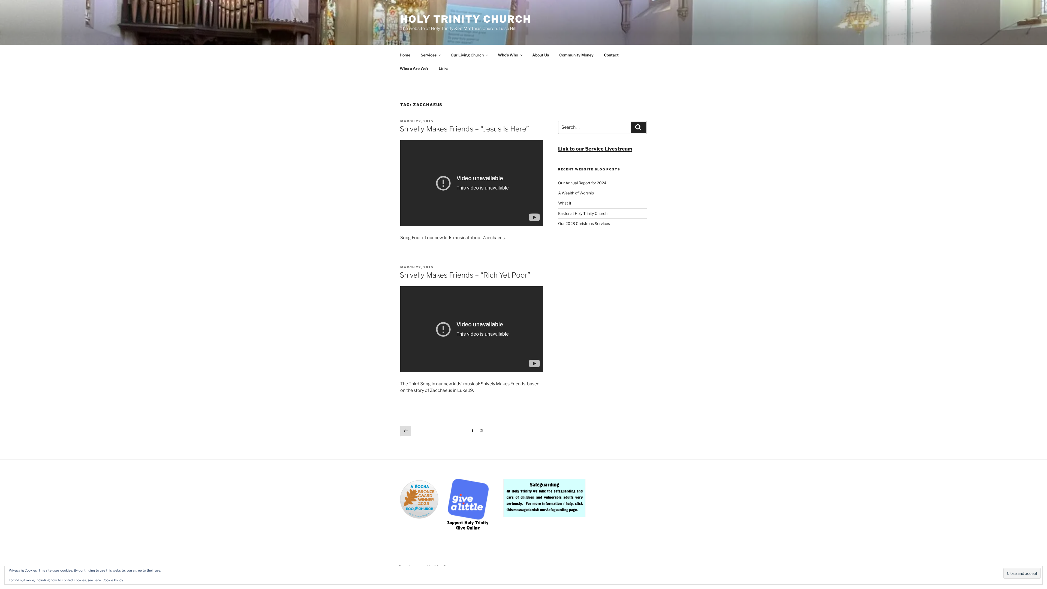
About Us (540, 55)
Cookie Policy (113, 580)
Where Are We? (414, 68)
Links (443, 68)
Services (429, 55)
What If (564, 203)
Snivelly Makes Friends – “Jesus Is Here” (464, 129)
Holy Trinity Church (465, 19)
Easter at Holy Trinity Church (582, 213)
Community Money (576, 55)
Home (405, 55)
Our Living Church (467, 55)
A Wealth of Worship (576, 193)
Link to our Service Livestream (595, 149)
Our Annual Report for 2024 (582, 183)
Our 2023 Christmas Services (584, 223)
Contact (611, 55)
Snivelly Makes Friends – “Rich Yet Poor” (465, 275)
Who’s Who (508, 55)
